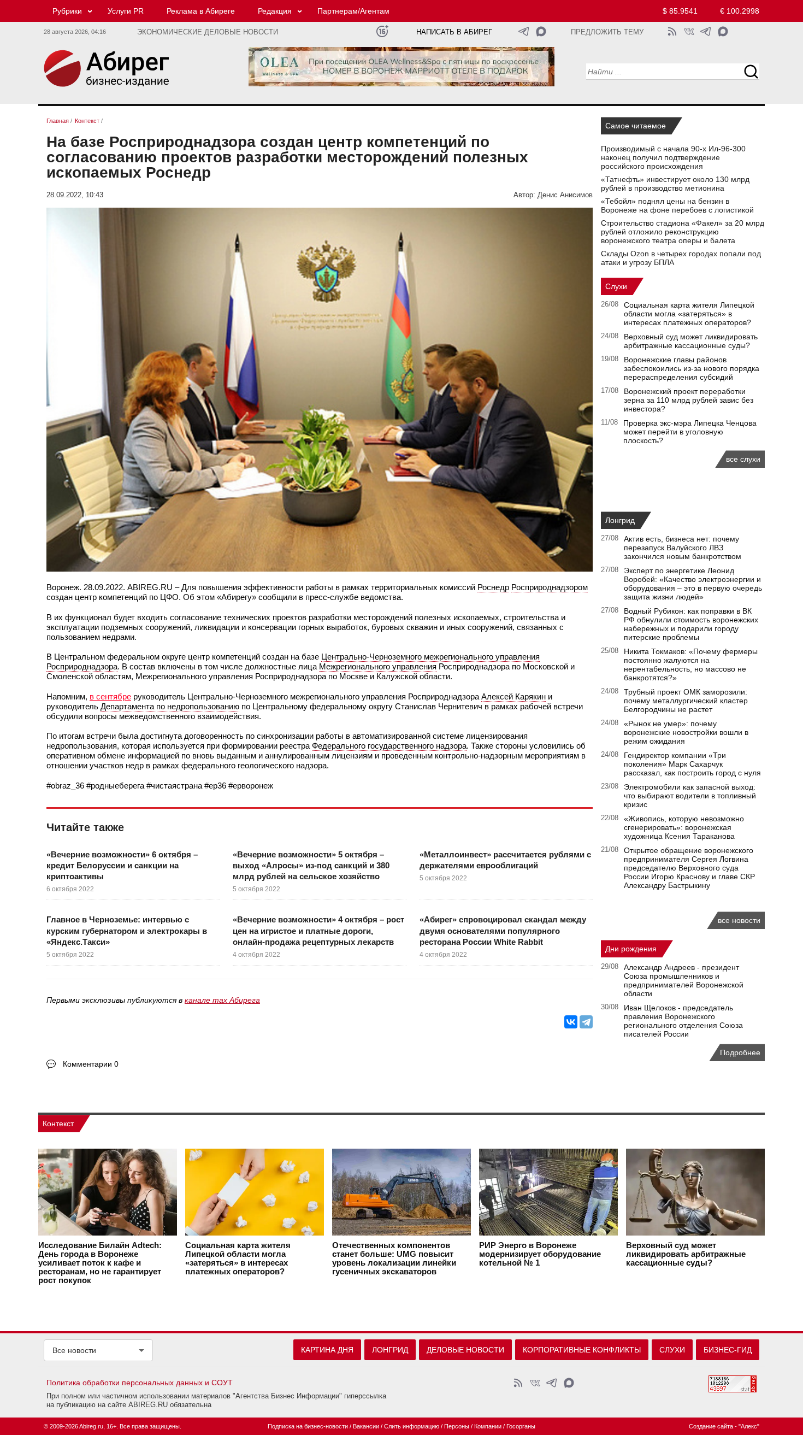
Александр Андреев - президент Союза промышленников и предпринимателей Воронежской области (683, 980)
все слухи (743, 459)
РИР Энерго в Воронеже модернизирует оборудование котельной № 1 (540, 1254)
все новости (739, 920)
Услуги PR (126, 11)
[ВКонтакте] (570, 1021)
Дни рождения (631, 948)
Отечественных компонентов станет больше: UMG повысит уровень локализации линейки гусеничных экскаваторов (394, 1258)
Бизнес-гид (728, 1349)
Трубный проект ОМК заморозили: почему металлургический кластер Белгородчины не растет (686, 700)
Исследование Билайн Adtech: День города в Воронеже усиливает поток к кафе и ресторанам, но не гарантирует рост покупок (100, 1263)
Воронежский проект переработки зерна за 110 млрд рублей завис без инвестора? (688, 400)
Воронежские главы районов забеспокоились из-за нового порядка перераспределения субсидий (691, 368)
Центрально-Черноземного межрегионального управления (430, 656)
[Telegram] (586, 1021)
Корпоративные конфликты (582, 1349)
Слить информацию (411, 1426)
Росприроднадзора (81, 666)
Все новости (74, 1350)
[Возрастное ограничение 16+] (382, 31)
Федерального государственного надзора (389, 745)
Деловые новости (465, 1349)
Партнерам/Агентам (353, 11)
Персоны (456, 1426)
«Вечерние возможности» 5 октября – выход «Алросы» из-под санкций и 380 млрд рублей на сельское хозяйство (311, 865)
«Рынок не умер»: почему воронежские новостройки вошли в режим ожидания (686, 732)
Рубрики (67, 11)
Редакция (275, 11)
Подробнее (740, 1052)
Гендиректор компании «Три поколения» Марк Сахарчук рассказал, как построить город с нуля (692, 764)
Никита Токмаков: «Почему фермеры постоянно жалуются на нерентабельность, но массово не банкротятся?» (691, 664)
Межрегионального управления (377, 666)
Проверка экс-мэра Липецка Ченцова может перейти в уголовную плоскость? (690, 432)
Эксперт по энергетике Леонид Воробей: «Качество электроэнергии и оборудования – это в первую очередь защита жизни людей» (693, 583)
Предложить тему (607, 32)
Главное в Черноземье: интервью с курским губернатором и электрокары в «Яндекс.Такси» (126, 930)
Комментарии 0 (91, 1064)
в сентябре (110, 696)
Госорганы (520, 1426)
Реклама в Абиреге (201, 11)
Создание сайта (711, 1426)
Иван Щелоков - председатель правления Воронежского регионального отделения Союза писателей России (683, 1020)
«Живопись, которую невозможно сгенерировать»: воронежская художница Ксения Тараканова (684, 827)
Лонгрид (620, 520)
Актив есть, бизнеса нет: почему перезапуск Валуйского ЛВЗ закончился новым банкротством (682, 547)
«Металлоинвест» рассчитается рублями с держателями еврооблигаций (505, 860)
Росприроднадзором (549, 587)
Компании (487, 1426)
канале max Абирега (222, 1000)
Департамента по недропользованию (170, 706)
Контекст (58, 1123)
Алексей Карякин (513, 696)
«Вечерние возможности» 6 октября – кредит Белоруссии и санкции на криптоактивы (122, 865)
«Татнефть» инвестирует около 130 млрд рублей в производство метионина (675, 183)
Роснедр (493, 587)
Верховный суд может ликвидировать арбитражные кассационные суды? (691, 341)
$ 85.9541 (680, 11)
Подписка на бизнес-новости (308, 1426)
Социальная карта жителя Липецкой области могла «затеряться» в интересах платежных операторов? (689, 314)
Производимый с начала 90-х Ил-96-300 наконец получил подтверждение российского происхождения (673, 157)
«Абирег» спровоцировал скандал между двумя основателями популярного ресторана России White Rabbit (503, 930)
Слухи (616, 286)
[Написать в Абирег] (541, 31)
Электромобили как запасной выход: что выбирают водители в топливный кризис (690, 796)
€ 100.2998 (739, 11)
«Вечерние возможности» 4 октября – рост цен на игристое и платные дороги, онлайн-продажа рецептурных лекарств (318, 930)
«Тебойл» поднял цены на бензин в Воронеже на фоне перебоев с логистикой (677, 205)
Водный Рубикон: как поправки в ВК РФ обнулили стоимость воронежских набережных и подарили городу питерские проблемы (691, 624)
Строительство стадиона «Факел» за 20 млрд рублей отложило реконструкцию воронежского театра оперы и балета (682, 232)
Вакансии (366, 1426)
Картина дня (327, 1349)
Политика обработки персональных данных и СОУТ (139, 1382)
